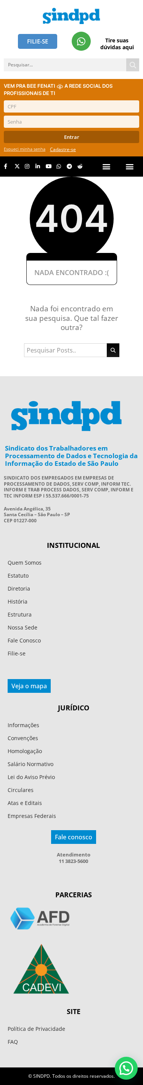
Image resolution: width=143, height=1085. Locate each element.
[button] (129, 166)
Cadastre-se (63, 149)
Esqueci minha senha (24, 149)
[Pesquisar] (132, 64)
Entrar (71, 137)
